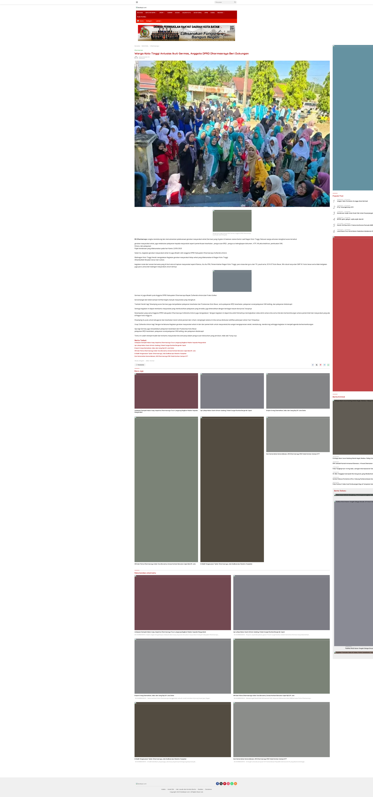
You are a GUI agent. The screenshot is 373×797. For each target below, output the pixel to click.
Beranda (140, 12)
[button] (235, 2)
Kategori (149, 21)
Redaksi (200, 789)
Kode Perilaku (141, 17)
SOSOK (177, 12)
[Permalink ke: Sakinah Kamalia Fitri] (136, 58)
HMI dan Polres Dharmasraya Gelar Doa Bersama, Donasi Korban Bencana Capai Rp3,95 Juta (165, 351)
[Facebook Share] (312, 364)
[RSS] (235, 783)
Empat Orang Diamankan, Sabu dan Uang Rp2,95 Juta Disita (154, 348)
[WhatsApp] (231, 783)
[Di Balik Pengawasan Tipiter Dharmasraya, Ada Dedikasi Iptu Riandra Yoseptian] (232, 489)
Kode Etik (171, 789)
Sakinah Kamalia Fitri (144, 57)
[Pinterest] (224, 783)
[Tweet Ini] (316, 364)
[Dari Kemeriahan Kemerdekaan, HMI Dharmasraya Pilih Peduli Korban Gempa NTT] (298, 434)
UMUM (161, 12)
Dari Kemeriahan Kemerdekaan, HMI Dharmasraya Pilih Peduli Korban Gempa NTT (161, 356)
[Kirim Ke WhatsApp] (328, 364)
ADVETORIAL (198, 12)
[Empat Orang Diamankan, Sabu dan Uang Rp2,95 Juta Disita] (298, 391)
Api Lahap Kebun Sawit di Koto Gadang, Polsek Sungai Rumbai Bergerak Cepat (160, 345)
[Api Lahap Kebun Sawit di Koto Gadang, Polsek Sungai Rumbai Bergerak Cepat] (232, 391)
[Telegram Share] (324, 364)
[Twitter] (221, 783)
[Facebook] (217, 783)
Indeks (213, 12)
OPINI (206, 12)
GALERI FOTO (186, 12)
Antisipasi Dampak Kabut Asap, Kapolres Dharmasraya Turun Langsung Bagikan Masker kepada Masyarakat (170, 342)
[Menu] (137, 2)
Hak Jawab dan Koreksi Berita (186, 789)
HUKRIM (169, 12)
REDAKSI (220, 12)
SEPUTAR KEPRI (150, 12)
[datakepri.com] (141, 7)
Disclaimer (208, 789)
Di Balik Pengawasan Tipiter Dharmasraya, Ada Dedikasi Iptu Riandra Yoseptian (160, 353)
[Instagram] (228, 783)
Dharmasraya (139, 50)
